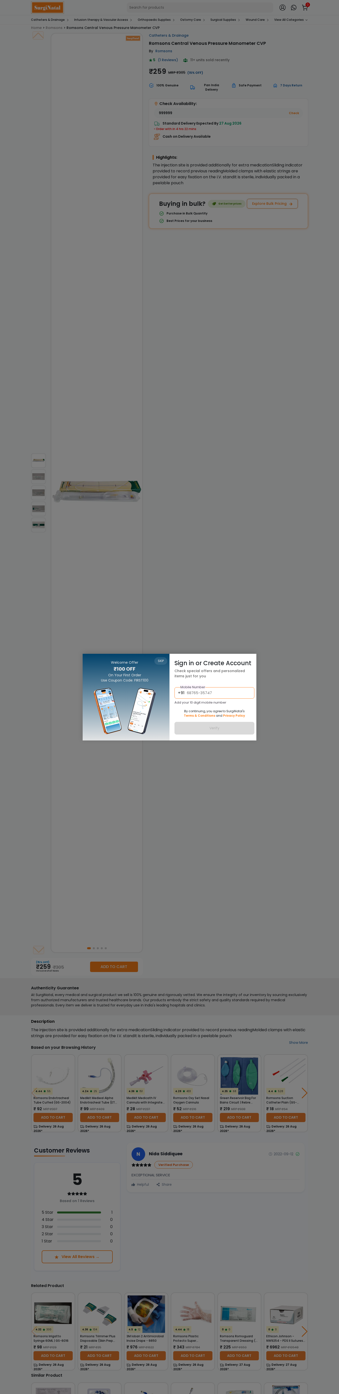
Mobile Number (192, 686)
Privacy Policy (234, 715)
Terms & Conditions (199, 715)
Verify (214, 727)
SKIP (161, 661)
